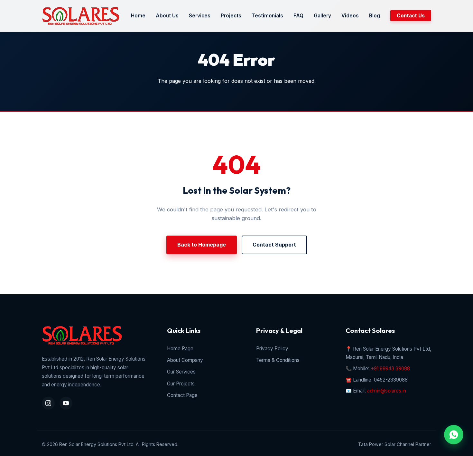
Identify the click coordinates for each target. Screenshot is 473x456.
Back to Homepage (201, 244)
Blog (374, 16)
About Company (185, 360)
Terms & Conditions (278, 360)
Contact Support (274, 244)
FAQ (298, 16)
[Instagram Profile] (48, 403)
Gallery (322, 16)
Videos (350, 16)
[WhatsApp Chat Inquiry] (453, 434)
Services (199, 16)
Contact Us (411, 16)
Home (138, 16)
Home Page (180, 348)
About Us (167, 16)
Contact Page (182, 395)
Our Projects (181, 384)
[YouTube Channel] (66, 403)
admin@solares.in (386, 391)
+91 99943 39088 (390, 368)
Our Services (181, 372)
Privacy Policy (272, 348)
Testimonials (267, 16)
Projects (231, 16)
